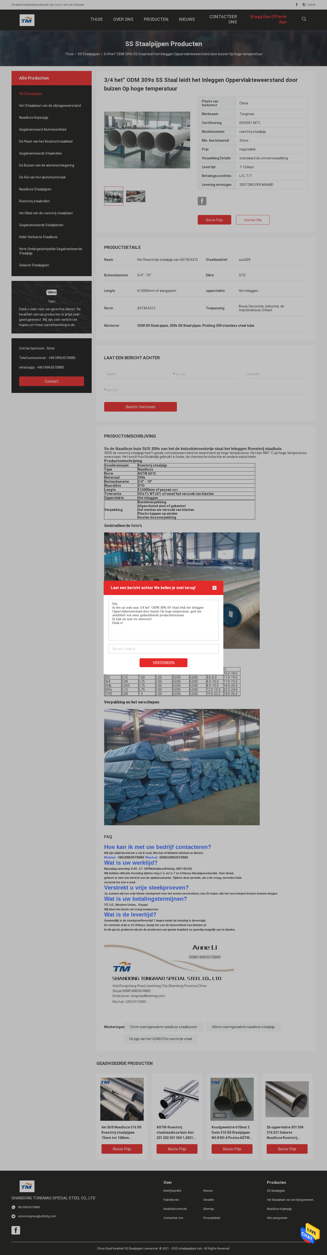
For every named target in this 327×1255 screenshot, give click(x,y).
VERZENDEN (163, 662)
